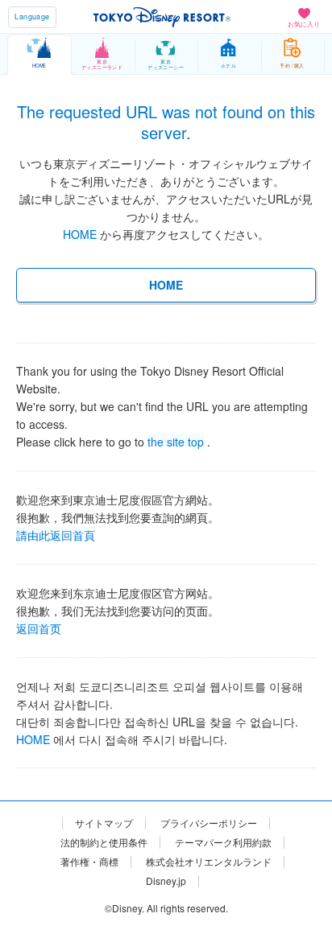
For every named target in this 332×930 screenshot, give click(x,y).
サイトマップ (104, 823)
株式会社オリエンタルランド (209, 861)
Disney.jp (166, 881)
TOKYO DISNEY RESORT (161, 17)
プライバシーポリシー (208, 823)
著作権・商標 (89, 861)
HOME (80, 234)
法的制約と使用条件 (103, 842)
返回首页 (38, 626)
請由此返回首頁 (55, 533)
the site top (175, 440)
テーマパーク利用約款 (223, 842)
